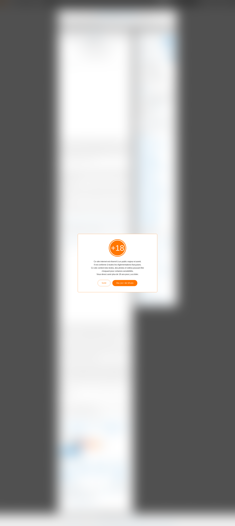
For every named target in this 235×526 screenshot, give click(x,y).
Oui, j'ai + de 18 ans (124, 283)
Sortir (104, 283)
